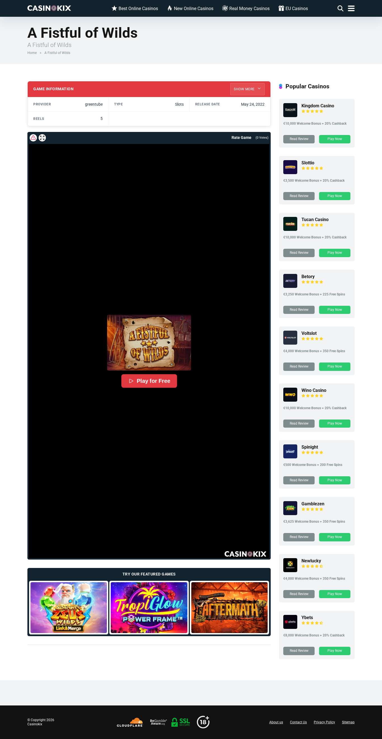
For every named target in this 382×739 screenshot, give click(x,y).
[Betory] (290, 286)
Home (32, 53)
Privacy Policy (324, 722)
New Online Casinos (193, 8)
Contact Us (298, 722)
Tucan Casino (315, 219)
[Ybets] (290, 627)
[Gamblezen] (290, 513)
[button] (149, 343)
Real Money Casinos (249, 8)
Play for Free (153, 381)
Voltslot (309, 333)
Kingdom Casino (317, 105)
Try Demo (68, 607)
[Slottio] (290, 172)
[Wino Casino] (290, 400)
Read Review (299, 139)
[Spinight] (290, 456)
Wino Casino (313, 390)
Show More (245, 89)
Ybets (307, 617)
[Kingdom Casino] (290, 115)
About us (276, 722)
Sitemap (348, 722)
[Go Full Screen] (42, 137)
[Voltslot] (290, 343)
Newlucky (311, 560)
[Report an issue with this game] (33, 137)
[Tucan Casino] (290, 229)
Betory (308, 276)
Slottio (307, 162)
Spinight (309, 447)
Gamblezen (312, 503)
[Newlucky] (290, 570)
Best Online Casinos (138, 8)
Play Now (334, 139)
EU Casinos (297, 8)
